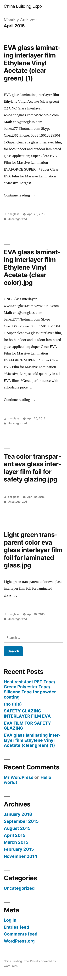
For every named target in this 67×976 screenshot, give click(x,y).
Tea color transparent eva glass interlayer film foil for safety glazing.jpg (32, 467)
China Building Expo (23, 6)
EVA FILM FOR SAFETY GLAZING (27, 726)
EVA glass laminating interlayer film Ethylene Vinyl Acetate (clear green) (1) (32, 63)
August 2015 (17, 828)
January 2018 (18, 814)
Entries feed (16, 927)
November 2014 (20, 856)
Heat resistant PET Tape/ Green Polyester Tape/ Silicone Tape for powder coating (30, 689)
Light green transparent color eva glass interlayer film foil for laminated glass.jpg (33, 550)
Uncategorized (17, 219)
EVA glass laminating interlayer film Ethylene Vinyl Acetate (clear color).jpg (32, 267)
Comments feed (20, 934)
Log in (10, 920)
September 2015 (21, 821)
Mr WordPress (18, 777)
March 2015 (16, 842)
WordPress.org (19, 941)
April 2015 (14, 835)
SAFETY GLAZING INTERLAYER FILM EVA (27, 713)
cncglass (13, 214)
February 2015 (19, 849)
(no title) (13, 704)
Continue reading (20, 195)
